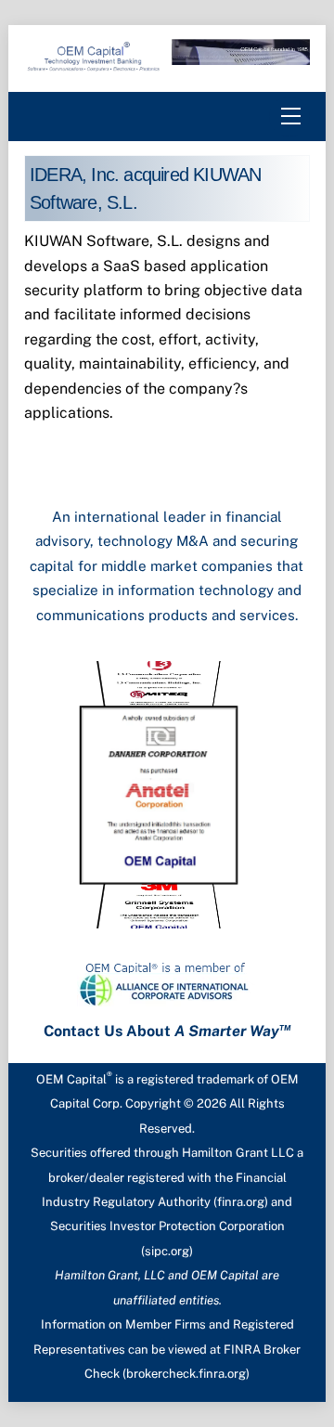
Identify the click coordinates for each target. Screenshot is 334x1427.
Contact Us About (167, 1031)
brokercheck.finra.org (186, 1374)
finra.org (240, 1202)
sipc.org (167, 1251)
